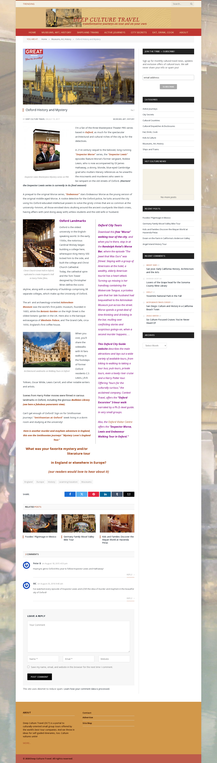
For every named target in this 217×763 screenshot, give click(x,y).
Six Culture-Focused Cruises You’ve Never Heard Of (167, 321)
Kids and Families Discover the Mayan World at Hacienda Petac (118, 539)
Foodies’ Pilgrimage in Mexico (40, 536)
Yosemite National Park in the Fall (164, 295)
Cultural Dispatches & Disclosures (159, 126)
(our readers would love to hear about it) (78, 471)
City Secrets (139, 32)
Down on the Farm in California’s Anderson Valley (166, 238)
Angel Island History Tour (155, 244)
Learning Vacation (68, 481)
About (184, 32)
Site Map (87, 723)
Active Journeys (114, 32)
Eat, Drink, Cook (163, 32)
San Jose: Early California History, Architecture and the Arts (170, 270)
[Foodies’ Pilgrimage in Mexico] (40, 523)
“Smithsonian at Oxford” (49, 417)
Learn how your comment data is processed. (87, 688)
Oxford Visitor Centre (120, 422)
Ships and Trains (88, 32)
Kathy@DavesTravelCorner (158, 302)
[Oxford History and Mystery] (78, 76)
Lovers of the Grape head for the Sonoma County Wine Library (168, 284)
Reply (130, 574)
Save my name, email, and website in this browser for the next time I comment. (72, 667)
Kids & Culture (149, 137)
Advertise (88, 717)
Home (32, 32)
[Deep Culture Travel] (108, 18)
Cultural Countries (151, 120)
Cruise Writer (152, 316)
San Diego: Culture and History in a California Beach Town (169, 308)
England (28, 481)
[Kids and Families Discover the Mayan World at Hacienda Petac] (117, 523)
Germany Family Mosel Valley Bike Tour (60, 4)
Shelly (149, 292)
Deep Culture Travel (35, 119)
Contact (87, 712)
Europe (40, 481)
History (51, 481)
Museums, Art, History (56, 32)
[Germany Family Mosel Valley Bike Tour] (78, 523)
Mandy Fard (151, 265)
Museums (86, 481)
